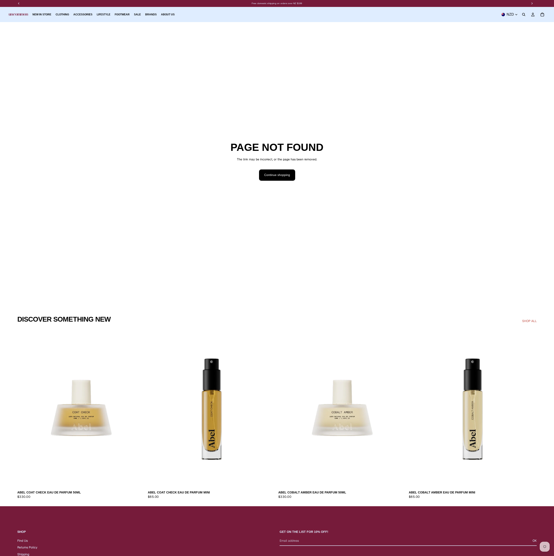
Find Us (22, 541)
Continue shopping (277, 175)
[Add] (138, 482)
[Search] (523, 14)
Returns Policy (27, 548)
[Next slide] (138, 408)
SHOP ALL (529, 321)
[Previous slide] (23, 408)
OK (535, 541)
